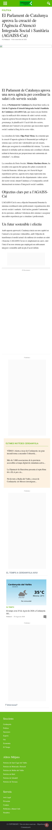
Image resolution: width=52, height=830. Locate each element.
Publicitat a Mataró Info (11, 809)
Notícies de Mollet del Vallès (13, 770)
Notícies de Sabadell (10, 778)
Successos (6, 732)
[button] (48, 3)
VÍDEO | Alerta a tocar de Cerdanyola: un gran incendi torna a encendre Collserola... (26, 452)
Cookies (6, 805)
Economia (6, 743)
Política (6, 10)
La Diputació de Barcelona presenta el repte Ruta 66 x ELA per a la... (26, 470)
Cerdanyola (7, 724)
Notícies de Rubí (9, 774)
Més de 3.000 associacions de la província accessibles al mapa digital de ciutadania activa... (26, 461)
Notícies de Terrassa (10, 782)
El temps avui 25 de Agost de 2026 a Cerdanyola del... (25, 612)
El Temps (10, 607)
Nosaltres (6, 812)
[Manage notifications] (47, 825)
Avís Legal (7, 797)
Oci (4, 739)
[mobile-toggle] (5, 3)
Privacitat (6, 801)
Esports (5, 735)
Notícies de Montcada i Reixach (14, 766)
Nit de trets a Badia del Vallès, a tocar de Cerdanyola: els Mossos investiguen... (23, 480)
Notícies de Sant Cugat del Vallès (15, 762)
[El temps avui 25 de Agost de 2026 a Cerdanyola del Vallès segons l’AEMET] (26, 592)
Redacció (7, 39)
